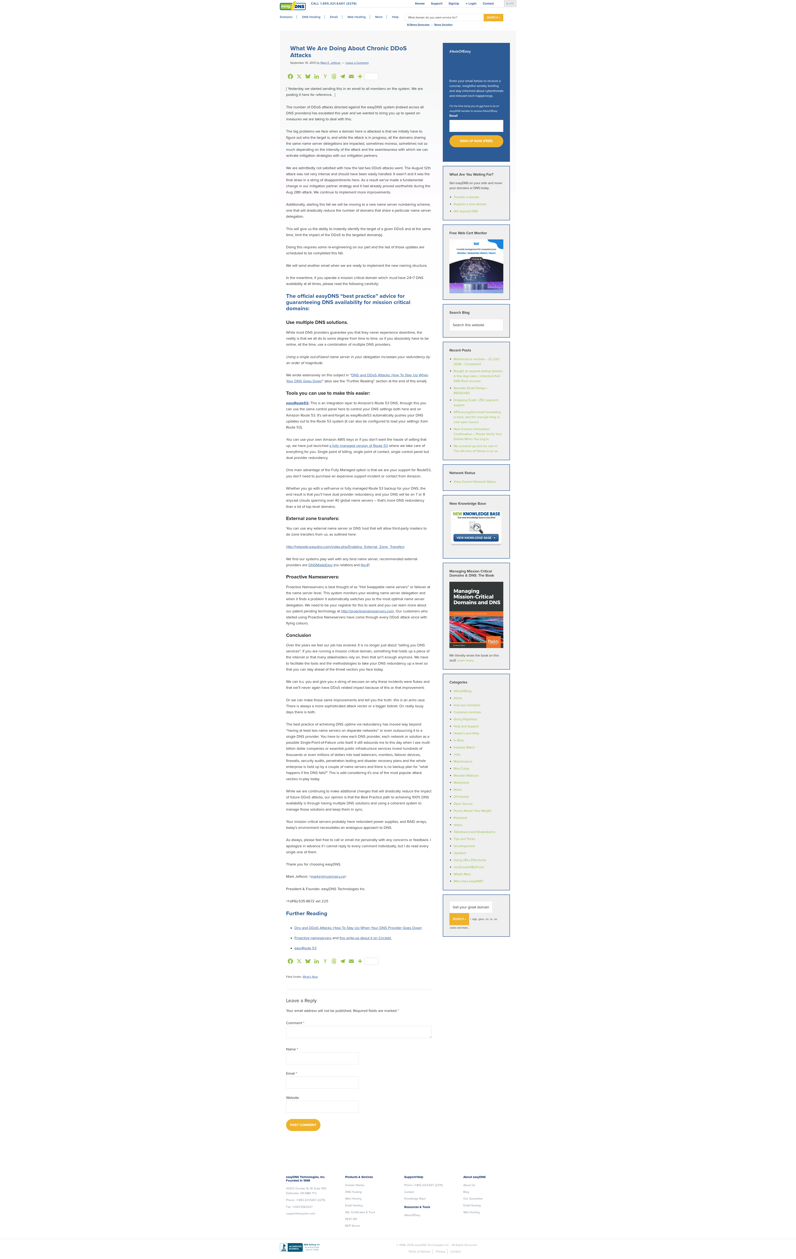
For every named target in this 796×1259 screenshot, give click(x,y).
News (458, 790)
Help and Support (466, 726)
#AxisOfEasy (463, 691)
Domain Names (355, 1185)
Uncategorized (464, 846)
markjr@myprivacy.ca (328, 876)
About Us (469, 1185)
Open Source (463, 804)
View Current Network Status (475, 482)
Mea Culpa (461, 769)
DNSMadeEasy (320, 565)
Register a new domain (470, 204)
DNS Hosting (353, 1192)
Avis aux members (467, 705)
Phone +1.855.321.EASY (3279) (423, 1185)
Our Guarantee (473, 1198)
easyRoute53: (297, 403)
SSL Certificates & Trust (360, 1212)
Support (436, 3)
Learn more (465, 660)
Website (292, 1097)
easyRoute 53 (305, 948)
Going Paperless (465, 719)
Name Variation (443, 24)
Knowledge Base (415, 1198)
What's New (310, 977)
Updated (460, 853)
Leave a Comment (357, 63)
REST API (351, 1219)
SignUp (454, 3)
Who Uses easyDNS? (468, 881)
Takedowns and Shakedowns (474, 832)
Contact (488, 3)
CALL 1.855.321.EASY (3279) (334, 3)
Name (292, 1049)
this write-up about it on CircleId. (366, 938)
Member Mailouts (466, 776)
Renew (420, 3)
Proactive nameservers (312, 938)
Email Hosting (354, 1205)
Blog (466, 1192)
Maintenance (463, 761)
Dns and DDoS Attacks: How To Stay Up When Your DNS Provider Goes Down (358, 928)
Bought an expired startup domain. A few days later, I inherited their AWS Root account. (478, 376)
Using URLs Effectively (470, 860)
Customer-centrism (467, 712)
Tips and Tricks (464, 839)
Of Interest (461, 797)
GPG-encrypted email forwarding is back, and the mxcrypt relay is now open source (477, 417)
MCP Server (352, 1226)
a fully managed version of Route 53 (358, 445)
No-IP (365, 565)
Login (472, 3)
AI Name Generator (418, 24)
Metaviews (461, 783)
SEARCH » (493, 17)
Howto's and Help (466, 733)
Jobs (457, 754)
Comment (295, 1023)
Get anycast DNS (466, 211)
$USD (510, 3)
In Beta (459, 740)
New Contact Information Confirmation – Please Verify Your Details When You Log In (478, 434)
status (458, 825)
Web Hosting (353, 1198)
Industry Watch (464, 747)
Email (291, 1073)
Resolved (460, 818)
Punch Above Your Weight (472, 811)
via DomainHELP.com (469, 867)
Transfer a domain (466, 197)
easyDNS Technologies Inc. (432, 1245)
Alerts (458, 698)
